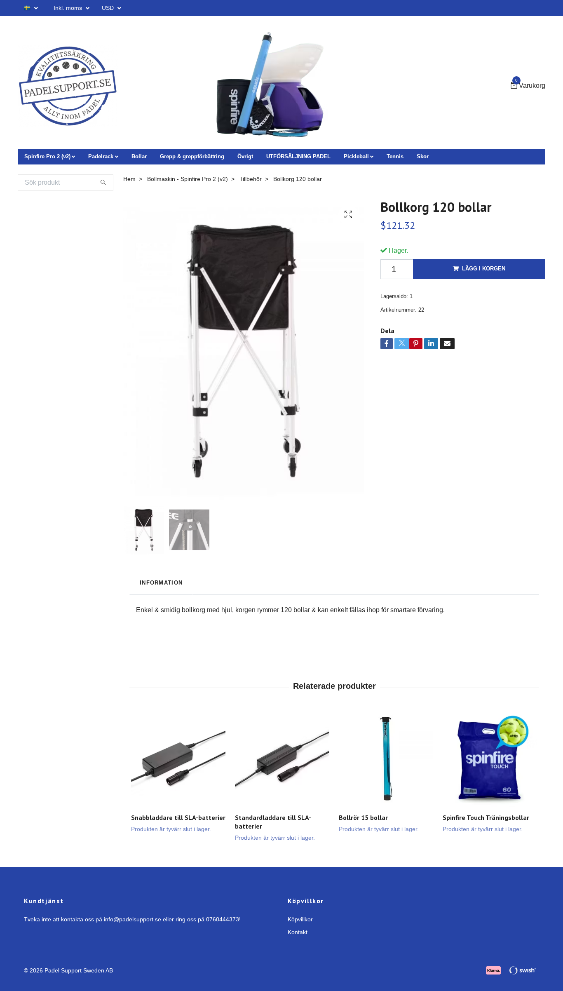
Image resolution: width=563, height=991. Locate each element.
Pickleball (356, 156)
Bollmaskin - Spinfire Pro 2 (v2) (187, 179)
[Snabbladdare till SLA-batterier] (178, 759)
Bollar (139, 156)
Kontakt (297, 932)
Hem (129, 179)
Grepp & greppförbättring (192, 156)
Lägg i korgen (483, 268)
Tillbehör (250, 179)
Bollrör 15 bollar (363, 817)
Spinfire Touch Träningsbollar (486, 817)
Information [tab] (161, 583)
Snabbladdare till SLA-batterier (178, 817)
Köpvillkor (300, 919)
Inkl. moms (69, 8)
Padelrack (100, 156)
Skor (423, 156)
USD (108, 8)
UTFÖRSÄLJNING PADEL (298, 156)
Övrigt (245, 156)
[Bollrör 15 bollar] (386, 759)
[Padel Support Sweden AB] (68, 86)
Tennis (395, 156)
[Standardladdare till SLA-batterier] (282, 759)
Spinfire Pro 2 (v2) (47, 156)
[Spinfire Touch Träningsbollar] (490, 759)
